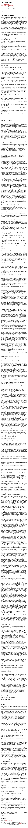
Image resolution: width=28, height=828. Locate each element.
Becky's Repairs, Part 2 (8, 820)
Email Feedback (4, 5)
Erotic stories (14, 827)
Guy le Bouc (5, 4)
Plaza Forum (25, 822)
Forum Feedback (10, 5)
